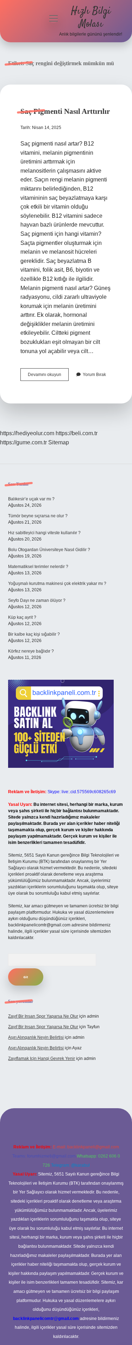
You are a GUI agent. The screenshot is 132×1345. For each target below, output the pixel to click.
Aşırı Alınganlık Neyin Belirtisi (36, 1037)
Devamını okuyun (48, 376)
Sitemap (58, 442)
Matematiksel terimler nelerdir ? (38, 566)
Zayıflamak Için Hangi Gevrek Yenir (41, 1058)
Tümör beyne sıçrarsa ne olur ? (38, 515)
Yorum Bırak (94, 374)
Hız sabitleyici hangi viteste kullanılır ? (44, 532)
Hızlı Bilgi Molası (91, 17)
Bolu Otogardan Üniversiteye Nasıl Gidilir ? (49, 549)
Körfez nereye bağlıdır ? (31, 651)
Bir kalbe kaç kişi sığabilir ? (34, 634)
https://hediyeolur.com (27, 433)
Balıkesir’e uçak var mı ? (31, 498)
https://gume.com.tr (23, 442)
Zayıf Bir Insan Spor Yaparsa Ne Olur (43, 1016)
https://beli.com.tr (77, 433)
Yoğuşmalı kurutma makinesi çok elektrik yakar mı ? (57, 583)
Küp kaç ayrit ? (22, 617)
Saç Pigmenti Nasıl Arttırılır (65, 111)
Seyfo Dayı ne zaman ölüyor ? (36, 600)
